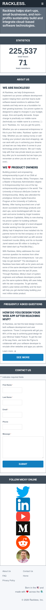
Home (25, 575)
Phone (5, 421)
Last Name (8, 397)
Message (7, 434)
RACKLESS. (14, 3)
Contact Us (28, 571)
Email (5, 409)
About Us (6, 571)
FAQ (4, 575)
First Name (8, 385)
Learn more (8, 350)
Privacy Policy (8, 580)
